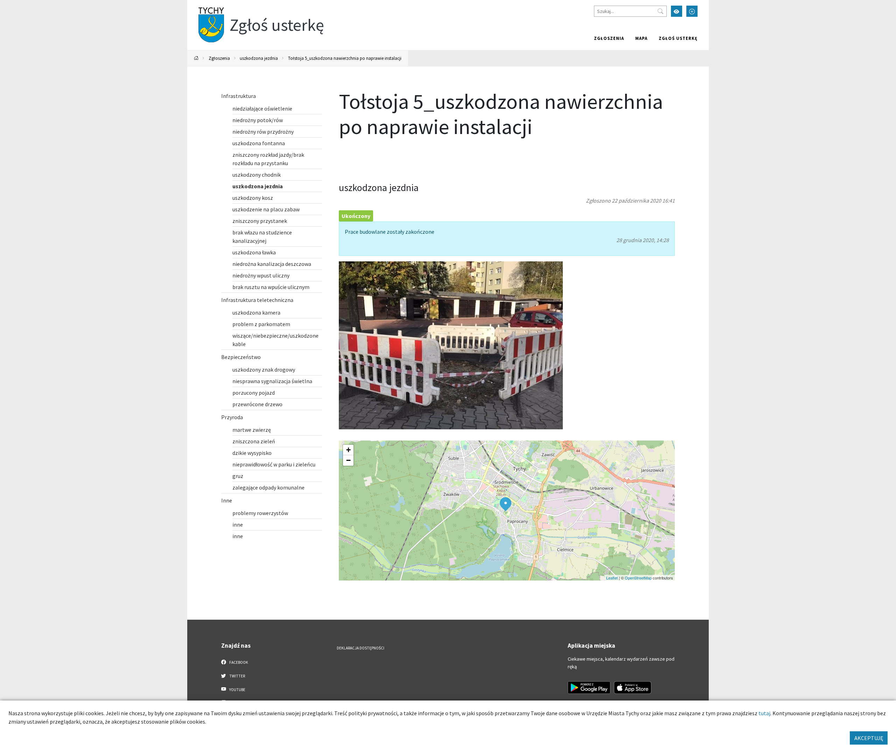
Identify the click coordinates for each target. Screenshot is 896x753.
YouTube (237, 689)
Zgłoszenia (609, 38)
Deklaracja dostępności (360, 648)
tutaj (764, 713)
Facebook (238, 662)
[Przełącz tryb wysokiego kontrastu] (676, 11)
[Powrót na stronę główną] (196, 58)
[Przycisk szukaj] (660, 11)
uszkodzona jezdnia (259, 58)
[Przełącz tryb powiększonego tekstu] (692, 11)
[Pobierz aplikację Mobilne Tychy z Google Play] (589, 687)
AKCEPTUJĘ (868, 737)
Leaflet (612, 577)
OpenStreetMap (638, 577)
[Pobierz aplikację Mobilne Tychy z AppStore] (633, 687)
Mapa (641, 38)
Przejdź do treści (205, 4)
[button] (505, 504)
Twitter (237, 676)
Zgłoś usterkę (678, 38)
